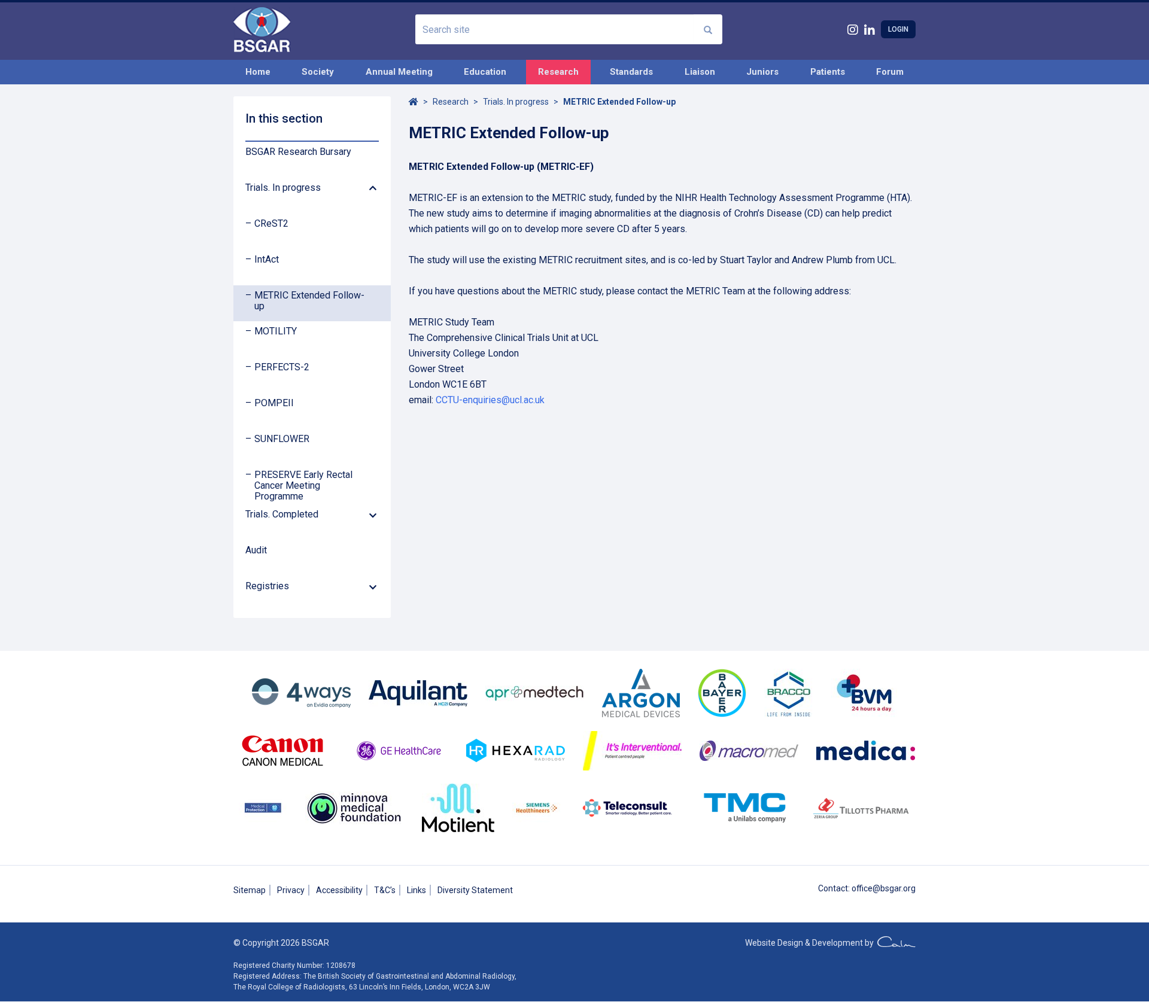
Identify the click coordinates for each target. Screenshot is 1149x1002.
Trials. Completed (281, 514)
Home (257, 71)
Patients (827, 71)
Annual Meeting (399, 71)
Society (318, 71)
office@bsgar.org (884, 888)
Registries (267, 586)
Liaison (700, 71)
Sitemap (249, 890)
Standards (631, 71)
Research (558, 71)
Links (416, 890)
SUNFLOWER (281, 439)
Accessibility (339, 890)
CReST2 (271, 223)
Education (485, 71)
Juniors (762, 71)
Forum (890, 71)
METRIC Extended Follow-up (309, 301)
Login (898, 29)
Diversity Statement (475, 890)
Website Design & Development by (811, 943)
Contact (833, 888)
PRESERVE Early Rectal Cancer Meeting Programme (303, 486)
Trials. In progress (283, 187)
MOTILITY (275, 331)
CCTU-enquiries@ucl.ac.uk (490, 400)
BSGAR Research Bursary (298, 152)
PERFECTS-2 (281, 367)
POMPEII (274, 403)
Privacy (291, 890)
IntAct (266, 259)
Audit (256, 550)
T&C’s (385, 890)
